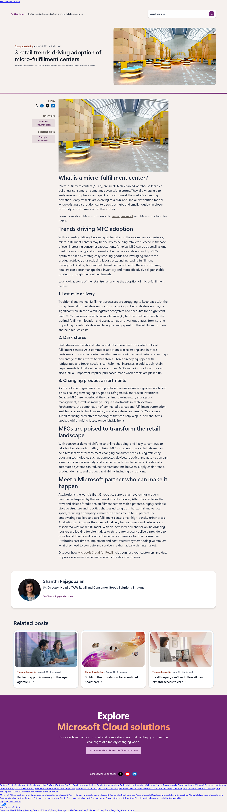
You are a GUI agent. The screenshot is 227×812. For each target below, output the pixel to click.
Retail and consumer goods (43, 123)
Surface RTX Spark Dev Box (59, 785)
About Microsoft (82, 798)
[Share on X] (47, 105)
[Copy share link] (36, 105)
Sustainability (174, 798)
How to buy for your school (185, 788)
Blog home (19, 14)
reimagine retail (122, 216)
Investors (129, 798)
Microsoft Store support (206, 785)
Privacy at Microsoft (115, 798)
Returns (222, 785)
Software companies (43, 798)
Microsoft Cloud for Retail (95, 552)
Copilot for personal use (108, 785)
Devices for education (108, 788)
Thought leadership (24, 46)
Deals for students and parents (27, 791)
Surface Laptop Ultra (36, 785)
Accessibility (162, 798)
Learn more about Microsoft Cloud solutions (113, 750)
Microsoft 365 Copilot (110, 795)
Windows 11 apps (154, 785)
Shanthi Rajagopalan (25, 65)
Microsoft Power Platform (71, 795)
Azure (138, 795)
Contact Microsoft (41, 810)
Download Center (186, 785)
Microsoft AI (6, 795)
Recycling (115, 810)
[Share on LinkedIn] (53, 105)
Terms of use (80, 810)
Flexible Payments (66, 788)
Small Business (128, 795)
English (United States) (10, 801)
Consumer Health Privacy (12, 810)
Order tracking (7, 788)
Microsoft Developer (151, 795)
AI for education (50, 791)
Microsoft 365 (51, 795)
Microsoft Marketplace (22, 798)
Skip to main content (10, 1)
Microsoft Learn (169, 795)
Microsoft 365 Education (160, 788)
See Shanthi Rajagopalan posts (58, 596)
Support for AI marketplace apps (192, 795)
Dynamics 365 (37, 795)
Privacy (54, 810)
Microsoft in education (86, 788)
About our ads (127, 810)
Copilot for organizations (84, 785)
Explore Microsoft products (133, 785)
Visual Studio (60, 798)
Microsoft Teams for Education (133, 788)
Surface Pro (5, 785)
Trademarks (92, 810)
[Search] (211, 13)
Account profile (170, 785)
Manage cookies (66, 810)
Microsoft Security (21, 795)
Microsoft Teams (91, 795)
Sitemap (28, 810)
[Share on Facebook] (42, 105)
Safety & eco (104, 810)
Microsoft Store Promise (46, 788)
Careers (70, 798)
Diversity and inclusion (145, 798)
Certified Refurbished (24, 788)
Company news (97, 798)
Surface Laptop (19, 785)
